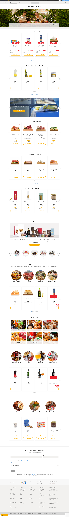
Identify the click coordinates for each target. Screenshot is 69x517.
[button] (62, 2)
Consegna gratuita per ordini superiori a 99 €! (7, 0)
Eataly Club (34, 474)
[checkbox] (11, 463)
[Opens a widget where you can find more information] (4, 515)
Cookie (28, 460)
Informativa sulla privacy (22, 460)
